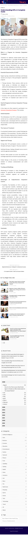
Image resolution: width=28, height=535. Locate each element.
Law (15, 478)
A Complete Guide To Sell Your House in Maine (14, 271)
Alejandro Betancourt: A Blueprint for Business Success (14, 267)
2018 (3, 426)
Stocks (15, 495)
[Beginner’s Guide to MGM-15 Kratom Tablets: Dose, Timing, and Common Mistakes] (4, 290)
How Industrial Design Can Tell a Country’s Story (13, 375)
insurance (15, 475)
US (15, 507)
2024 (3, 410)
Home (15, 472)
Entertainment (15, 449)
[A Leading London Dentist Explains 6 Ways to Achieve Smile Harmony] (4, 315)
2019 (3, 423)
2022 (3, 415)
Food (15, 460)
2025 (3, 407)
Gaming (15, 466)
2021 (3, 418)
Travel (15, 504)
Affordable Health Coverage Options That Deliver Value (17, 296)
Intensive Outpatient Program (9, 110)
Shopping (15, 489)
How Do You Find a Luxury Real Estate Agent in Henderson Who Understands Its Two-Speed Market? (18, 330)
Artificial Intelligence (15, 434)
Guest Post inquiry (14, 531)
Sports (15, 492)
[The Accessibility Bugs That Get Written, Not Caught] (5, 337)
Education (15, 446)
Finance (15, 457)
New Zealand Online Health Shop (10, 518)
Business (15, 440)
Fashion (15, 452)
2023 (3, 412)
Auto (15, 437)
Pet (15, 484)
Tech (15, 498)
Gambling (15, 463)
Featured (15, 455)
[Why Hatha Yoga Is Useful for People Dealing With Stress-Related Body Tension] (4, 283)
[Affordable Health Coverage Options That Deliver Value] (4, 297)
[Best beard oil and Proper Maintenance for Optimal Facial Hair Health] (4, 303)
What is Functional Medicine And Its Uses (18, 307)
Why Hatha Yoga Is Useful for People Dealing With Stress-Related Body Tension (17, 283)
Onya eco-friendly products (8, 521)
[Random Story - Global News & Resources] (14, 2)
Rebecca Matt (5, 14)
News (15, 481)
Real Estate (15, 486)
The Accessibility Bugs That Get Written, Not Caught (17, 336)
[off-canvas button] (2, 2)
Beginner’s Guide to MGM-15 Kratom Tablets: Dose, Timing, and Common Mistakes (17, 290)
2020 (3, 420)
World (15, 510)
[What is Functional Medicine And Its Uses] (4, 309)
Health (3, 7)
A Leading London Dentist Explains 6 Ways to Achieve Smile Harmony (17, 314)
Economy (15, 443)
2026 (3, 382)
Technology (15, 501)
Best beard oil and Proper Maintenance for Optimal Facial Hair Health (17, 302)
